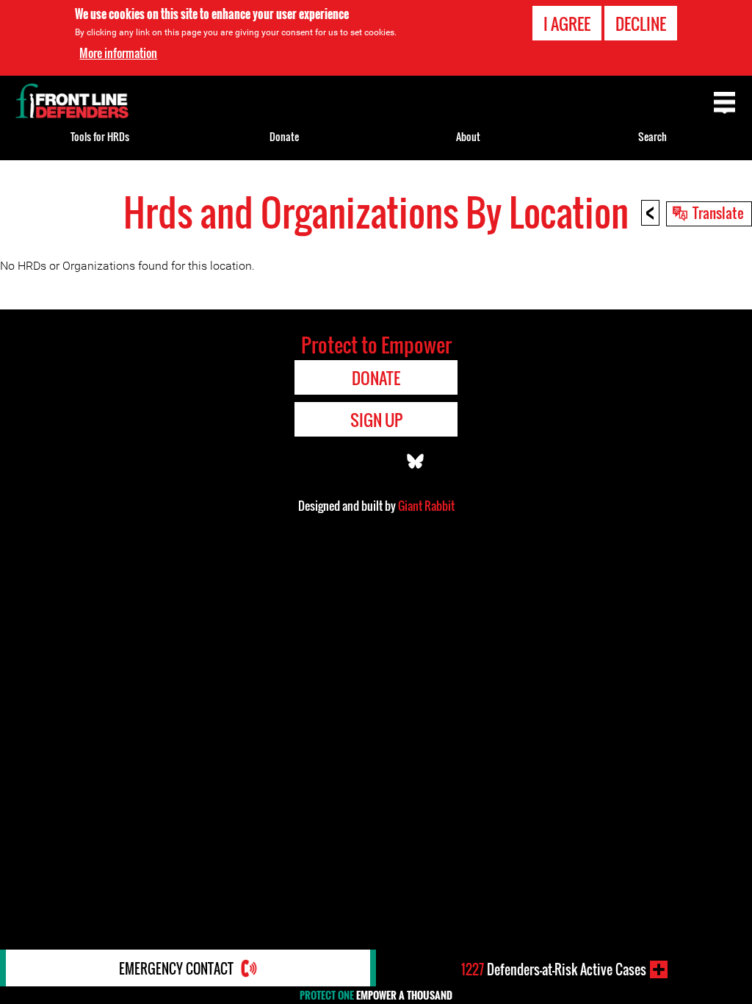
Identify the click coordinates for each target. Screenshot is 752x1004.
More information (118, 53)
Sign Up (376, 419)
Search (652, 136)
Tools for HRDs (99, 136)
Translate (718, 212)
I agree (566, 23)
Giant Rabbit (426, 505)
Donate (284, 136)
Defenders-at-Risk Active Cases (553, 969)
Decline (640, 23)
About (468, 136)
